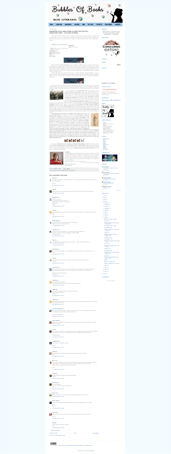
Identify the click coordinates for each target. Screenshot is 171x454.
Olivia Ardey (70, 170)
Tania (53, 240)
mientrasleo (54, 382)
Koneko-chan (55, 220)
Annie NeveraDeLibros (57, 308)
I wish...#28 (106, 221)
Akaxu (53, 351)
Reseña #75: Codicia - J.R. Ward (110, 219)
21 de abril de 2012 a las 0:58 (58, 337)
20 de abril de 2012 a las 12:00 (58, 193)
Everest (104, 141)
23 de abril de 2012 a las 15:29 (58, 418)
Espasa (104, 143)
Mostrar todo (119, 190)
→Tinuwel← (55, 229)
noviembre (106, 204)
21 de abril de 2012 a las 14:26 (58, 378)
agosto (105, 210)
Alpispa (53, 289)
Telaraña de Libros (107, 182)
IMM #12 (106, 259)
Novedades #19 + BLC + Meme (110, 225)
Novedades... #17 (107, 248)
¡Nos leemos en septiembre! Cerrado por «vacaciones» (110, 168)
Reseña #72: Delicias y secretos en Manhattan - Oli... (110, 235)
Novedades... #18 (107, 237)
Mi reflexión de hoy (106, 187)
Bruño (104, 140)
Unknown (54, 280)
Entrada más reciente (54, 433)
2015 (104, 195)
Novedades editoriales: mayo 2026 (109, 178)
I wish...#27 (106, 232)
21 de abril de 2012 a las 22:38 (58, 408)
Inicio (51, 24)
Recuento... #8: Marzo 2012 (109, 261)
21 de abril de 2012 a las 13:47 (58, 356)
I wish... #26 (106, 243)
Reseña (74, 170)
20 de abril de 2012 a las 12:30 (58, 225)
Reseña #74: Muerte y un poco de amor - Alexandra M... (112, 223)
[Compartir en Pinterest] (69, 169)
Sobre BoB (59, 24)
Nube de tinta (105, 144)
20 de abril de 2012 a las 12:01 (58, 216)
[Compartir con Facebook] (67, 169)
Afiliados (117, 24)
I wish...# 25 (106, 255)
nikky (53, 178)
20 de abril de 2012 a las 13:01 (58, 235)
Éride (66, 170)
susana (53, 373)
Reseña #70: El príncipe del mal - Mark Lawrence (111, 246)
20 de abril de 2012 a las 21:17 (58, 304)
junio (105, 214)
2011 (104, 273)
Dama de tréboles (68, 165)
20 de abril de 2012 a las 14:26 (58, 263)
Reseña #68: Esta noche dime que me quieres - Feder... (111, 257)
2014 (104, 197)
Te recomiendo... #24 (108, 239)
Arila (53, 258)
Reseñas (77, 24)
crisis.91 (54, 412)
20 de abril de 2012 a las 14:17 (58, 245)
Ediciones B (105, 150)
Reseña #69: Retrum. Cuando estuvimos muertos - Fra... (111, 252)
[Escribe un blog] (65, 169)
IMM (84, 24)
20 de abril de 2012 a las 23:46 (58, 316)
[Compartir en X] (66, 169)
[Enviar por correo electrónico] (64, 169)
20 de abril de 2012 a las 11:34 (58, 185)
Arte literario (106, 166)
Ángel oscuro (55, 267)
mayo (105, 215)
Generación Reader (107, 177)
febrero (105, 269)
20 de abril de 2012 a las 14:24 (58, 254)
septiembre (106, 208)
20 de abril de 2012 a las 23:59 (58, 325)
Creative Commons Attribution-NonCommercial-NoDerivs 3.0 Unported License (77, 445)
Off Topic (90, 24)
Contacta (99, 24)
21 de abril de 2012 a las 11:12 (58, 347)
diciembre (106, 203)
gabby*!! (54, 393)
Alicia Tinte (54, 249)
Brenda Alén (54, 400)
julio (105, 212)
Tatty (53, 210)
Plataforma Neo (106, 138)
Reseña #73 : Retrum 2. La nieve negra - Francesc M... (112, 230)
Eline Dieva (54, 197)
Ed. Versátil (105, 149)
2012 (104, 201)
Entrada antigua (96, 433)
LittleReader (54, 341)
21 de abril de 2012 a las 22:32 (58, 396)
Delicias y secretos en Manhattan (59, 170)
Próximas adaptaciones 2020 (108, 183)
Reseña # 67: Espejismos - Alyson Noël (111, 263)
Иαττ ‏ (53, 360)
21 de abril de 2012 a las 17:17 (58, 388)
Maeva (104, 145)
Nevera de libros (106, 172)
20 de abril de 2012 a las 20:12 (58, 295)
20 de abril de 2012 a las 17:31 (58, 276)
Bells (53, 422)
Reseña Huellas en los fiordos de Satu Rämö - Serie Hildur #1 (111, 174)
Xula (53, 189)
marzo (105, 267)
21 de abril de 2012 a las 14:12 (58, 369)
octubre (106, 206)
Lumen (104, 142)
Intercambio (108, 24)
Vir (53, 329)
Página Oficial (52, 56)
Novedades (68, 24)
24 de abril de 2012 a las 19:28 (58, 427)
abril (105, 217)
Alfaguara (105, 146)
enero (105, 271)
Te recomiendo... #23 (108, 250)
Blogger (92, 450)
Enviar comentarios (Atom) (60, 435)
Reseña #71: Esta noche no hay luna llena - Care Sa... (112, 241)
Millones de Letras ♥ (107, 186)
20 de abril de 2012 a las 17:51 (58, 285)
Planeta (104, 147)
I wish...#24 (106, 265)
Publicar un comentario (55, 430)
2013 (104, 199)
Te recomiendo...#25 (108, 227)
